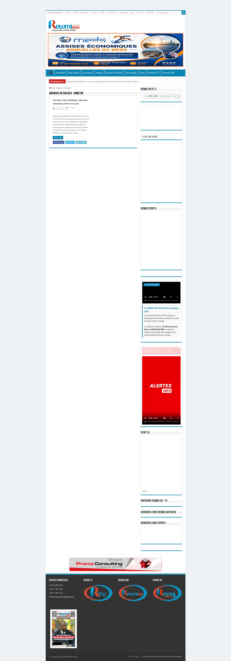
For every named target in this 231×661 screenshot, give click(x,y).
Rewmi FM (149, 13)
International (71, 107)
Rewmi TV (139, 13)
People (102, 13)
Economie (94, 13)
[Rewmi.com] (64, 25)
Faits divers (84, 13)
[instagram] (167, 12)
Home (53, 88)
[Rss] (157, 12)
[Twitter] (162, 12)
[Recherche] (184, 13)
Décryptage (123, 13)
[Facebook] (159, 12)
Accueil (67, 13)
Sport (132, 13)
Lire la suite (58, 138)
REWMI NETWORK (174, 657)
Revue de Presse (112, 13)
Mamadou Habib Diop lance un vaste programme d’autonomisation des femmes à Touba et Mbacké (102, 81)
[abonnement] (136, 93)
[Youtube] (165, 12)
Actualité (75, 13)
